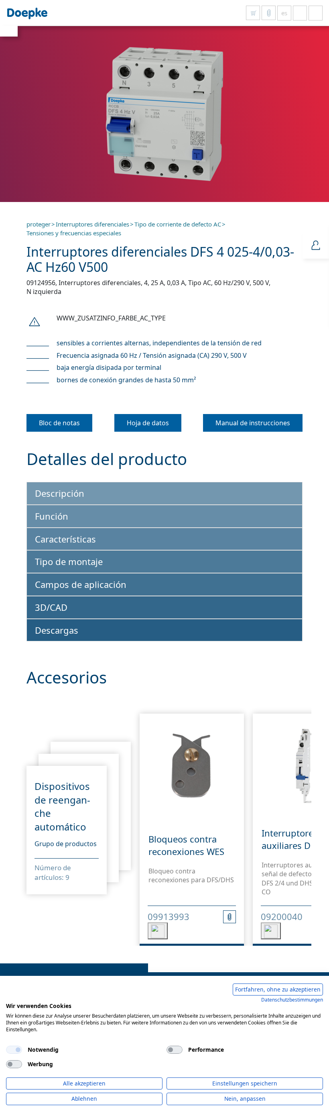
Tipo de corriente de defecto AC (177, 224)
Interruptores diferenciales (92, 224)
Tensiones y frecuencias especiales (73, 233)
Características (65, 539)
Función (51, 516)
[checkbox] (14, 1050)
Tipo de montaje (69, 561)
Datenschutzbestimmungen (292, 999)
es (284, 13)
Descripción (59, 493)
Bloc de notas (59, 422)
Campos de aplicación (80, 584)
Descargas (56, 630)
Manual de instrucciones (252, 422)
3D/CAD (51, 607)
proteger (38, 224)
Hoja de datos (148, 422)
